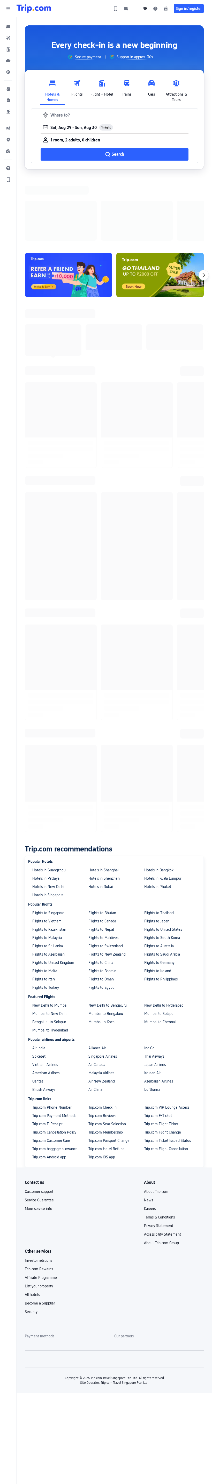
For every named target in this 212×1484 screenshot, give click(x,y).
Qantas (37, 1081)
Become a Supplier (40, 1303)
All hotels (32, 1295)
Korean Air (152, 1073)
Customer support (39, 1191)
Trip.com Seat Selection (107, 1124)
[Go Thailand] (160, 275)
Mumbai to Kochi (101, 1022)
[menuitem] (8, 26)
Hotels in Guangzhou (49, 870)
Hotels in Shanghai (103, 870)
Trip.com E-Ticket (158, 1116)
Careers (150, 1209)
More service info (38, 1209)
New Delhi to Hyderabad (164, 1005)
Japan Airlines (155, 1065)
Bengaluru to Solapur (49, 1022)
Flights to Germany (159, 962)
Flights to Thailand (159, 913)
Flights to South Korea (162, 938)
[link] (115, 8)
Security (31, 1312)
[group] (84, 57)
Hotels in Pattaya (45, 878)
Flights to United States (163, 929)
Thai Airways (154, 1056)
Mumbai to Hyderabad (50, 1030)
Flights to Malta (44, 971)
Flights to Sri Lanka (47, 946)
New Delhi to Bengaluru (107, 1005)
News (148, 1200)
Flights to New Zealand (107, 954)
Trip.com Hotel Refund (106, 1149)
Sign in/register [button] (189, 8)
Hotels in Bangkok (158, 870)
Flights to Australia (159, 946)
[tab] (52, 89)
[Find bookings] (165, 8)
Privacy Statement (158, 1226)
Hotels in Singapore (48, 895)
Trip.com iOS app (101, 1157)
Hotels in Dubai (100, 887)
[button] (8, 8)
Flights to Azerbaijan (48, 954)
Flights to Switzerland (105, 946)
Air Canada (96, 1065)
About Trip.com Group (161, 1243)
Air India (38, 1048)
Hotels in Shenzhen (104, 878)
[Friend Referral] (68, 275)
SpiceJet (39, 1056)
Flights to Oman (101, 979)
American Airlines (45, 1073)
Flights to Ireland (157, 971)
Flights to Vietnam (47, 921)
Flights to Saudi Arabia (162, 954)
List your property (39, 1286)
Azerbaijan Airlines (158, 1081)
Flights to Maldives (103, 938)
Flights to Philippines (161, 979)
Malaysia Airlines (101, 1073)
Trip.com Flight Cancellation (166, 1149)
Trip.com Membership (105, 1132)
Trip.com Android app (49, 1157)
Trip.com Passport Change (109, 1140)
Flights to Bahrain (102, 971)
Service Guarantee (39, 1200)
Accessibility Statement (162, 1234)
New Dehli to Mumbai (49, 1005)
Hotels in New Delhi (48, 887)
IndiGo (149, 1048)
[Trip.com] (34, 8)
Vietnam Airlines (45, 1065)
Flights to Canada (102, 921)
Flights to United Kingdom (53, 962)
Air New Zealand (101, 1081)
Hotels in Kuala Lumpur (162, 878)
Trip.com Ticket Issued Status (167, 1140)
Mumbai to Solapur (159, 1014)
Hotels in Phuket (157, 887)
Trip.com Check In (102, 1107)
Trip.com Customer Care (51, 1140)
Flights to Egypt (101, 987)
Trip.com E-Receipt (47, 1124)
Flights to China (100, 962)
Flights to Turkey (45, 987)
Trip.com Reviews (102, 1116)
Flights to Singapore (48, 913)
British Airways (43, 1089)
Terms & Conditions (159, 1217)
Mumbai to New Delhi (49, 1014)
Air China (95, 1089)
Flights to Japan (156, 921)
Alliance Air (97, 1048)
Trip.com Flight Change (162, 1132)
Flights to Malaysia (47, 938)
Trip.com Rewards (39, 1269)
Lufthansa (152, 1089)
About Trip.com (156, 1191)
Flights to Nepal (101, 929)
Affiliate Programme (41, 1277)
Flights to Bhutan (102, 913)
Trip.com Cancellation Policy (54, 1132)
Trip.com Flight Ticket (161, 1124)
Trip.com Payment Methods (54, 1116)
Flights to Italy (43, 979)
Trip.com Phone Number (51, 1107)
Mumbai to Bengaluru (105, 1014)
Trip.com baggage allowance (55, 1149)
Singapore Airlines (102, 1056)
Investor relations (38, 1260)
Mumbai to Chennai (160, 1022)
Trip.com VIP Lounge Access (166, 1107)
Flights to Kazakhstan (49, 929)
